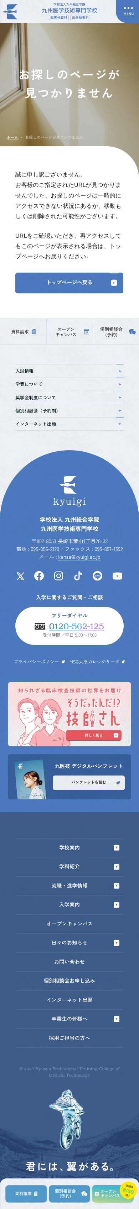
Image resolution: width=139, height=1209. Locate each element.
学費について (28, 383)
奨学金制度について (35, 397)
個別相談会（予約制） (38, 410)
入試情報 (24, 370)
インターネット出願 (35, 423)
